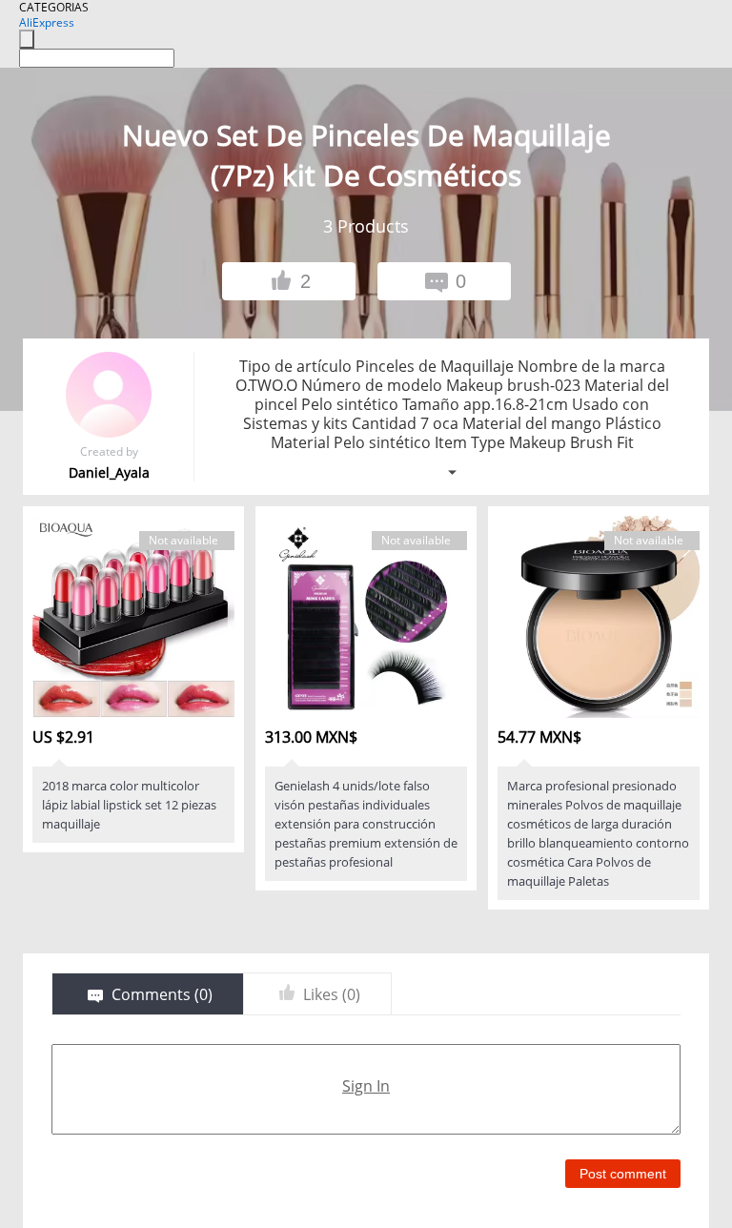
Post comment (623, 1173)
